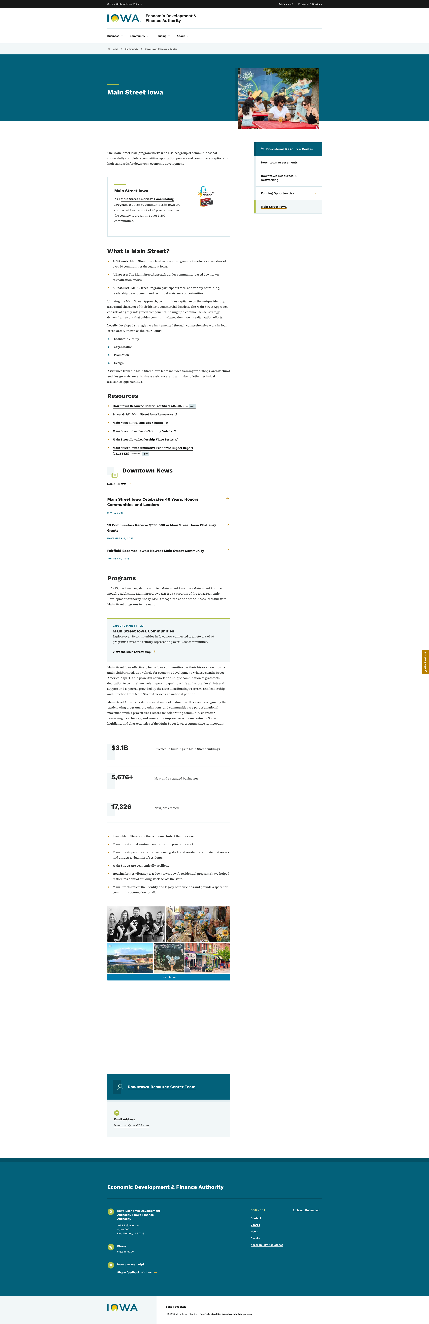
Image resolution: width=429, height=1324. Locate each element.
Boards (255, 1224)
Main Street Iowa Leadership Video (143, 439)
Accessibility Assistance (267, 1244)
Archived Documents (306, 1210)
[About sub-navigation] (187, 36)
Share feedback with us (134, 1272)
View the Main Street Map (132, 652)
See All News (117, 484)
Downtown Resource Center (161, 49)
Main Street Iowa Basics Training (142, 431)
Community (131, 49)
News (254, 1231)
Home (115, 49)
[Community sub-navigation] (147, 36)
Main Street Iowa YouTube (139, 423)
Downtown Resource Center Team (162, 1086)
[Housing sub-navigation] (168, 36)
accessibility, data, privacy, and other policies (226, 1314)
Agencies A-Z (286, 4)
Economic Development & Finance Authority (171, 18)
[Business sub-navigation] (121, 36)
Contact (256, 1218)
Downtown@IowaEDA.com (131, 1125)
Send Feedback (176, 1306)
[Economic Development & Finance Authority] (124, 18)
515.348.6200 (125, 1251)
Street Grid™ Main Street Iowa (143, 414)
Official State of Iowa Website (124, 4)
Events (255, 1238)
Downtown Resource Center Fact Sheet (153, 406)
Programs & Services (310, 4)
